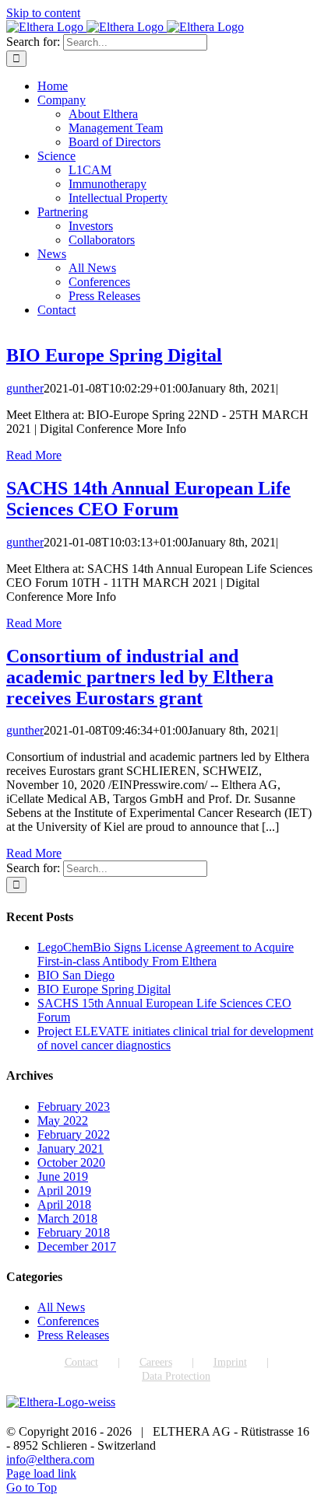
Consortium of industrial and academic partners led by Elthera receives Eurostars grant (139, 677)
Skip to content (43, 12)
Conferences (68, 1321)
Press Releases (73, 1335)
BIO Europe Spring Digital (114, 355)
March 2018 (67, 1218)
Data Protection (176, 1376)
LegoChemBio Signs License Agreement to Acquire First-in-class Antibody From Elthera (165, 954)
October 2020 (71, 1162)
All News (61, 1307)
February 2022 (73, 1134)
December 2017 (76, 1246)
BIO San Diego (76, 975)
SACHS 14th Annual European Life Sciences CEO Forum (148, 498)
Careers (155, 1362)
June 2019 (62, 1176)
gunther (25, 388)
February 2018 (73, 1232)
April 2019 (64, 1190)
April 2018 (64, 1204)
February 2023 (73, 1106)
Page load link (41, 1473)
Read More (34, 455)
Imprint (230, 1362)
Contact (81, 1362)
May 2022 (62, 1120)
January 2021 (70, 1148)
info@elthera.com (50, 1459)
